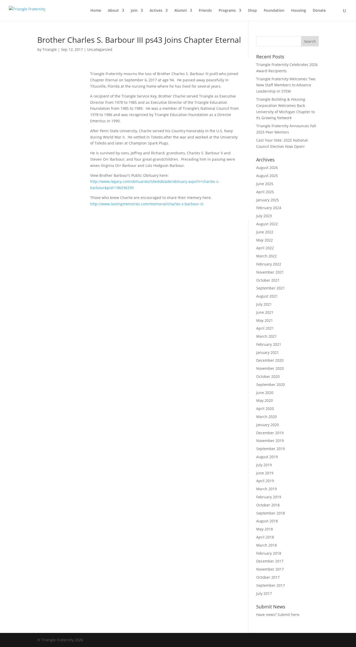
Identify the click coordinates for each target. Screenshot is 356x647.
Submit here (288, 614)
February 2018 (268, 553)
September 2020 (270, 384)
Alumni (180, 11)
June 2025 (264, 183)
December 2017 (270, 561)
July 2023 (264, 215)
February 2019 (268, 496)
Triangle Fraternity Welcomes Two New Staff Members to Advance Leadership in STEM (285, 85)
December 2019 (270, 432)
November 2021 (270, 272)
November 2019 (270, 440)
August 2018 (267, 520)
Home (95, 11)
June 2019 (264, 472)
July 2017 (264, 593)
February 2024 (268, 207)
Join (134, 11)
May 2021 (264, 320)
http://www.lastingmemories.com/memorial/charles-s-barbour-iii (147, 203)
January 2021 (267, 352)
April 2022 (265, 247)
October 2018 (268, 505)
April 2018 (265, 537)
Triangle (49, 49)
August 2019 (267, 456)
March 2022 (266, 255)
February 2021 (268, 344)
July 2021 (264, 304)
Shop (252, 11)
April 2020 (265, 408)
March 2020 (266, 416)
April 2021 (265, 328)
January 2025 (267, 199)
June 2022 (264, 231)
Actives (156, 11)
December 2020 (270, 360)
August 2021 (267, 296)
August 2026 (267, 167)
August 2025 (267, 175)
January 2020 (267, 424)
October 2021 (268, 280)
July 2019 (264, 464)
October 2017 (268, 577)
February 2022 (268, 264)
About (113, 11)
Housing (298, 11)
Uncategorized (99, 49)
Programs (227, 11)
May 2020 (264, 400)
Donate (319, 11)
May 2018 (264, 529)
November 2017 (270, 569)
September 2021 (270, 288)
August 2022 (267, 223)
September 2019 (270, 448)
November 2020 (270, 368)
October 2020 (268, 376)
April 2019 (265, 480)
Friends (205, 11)
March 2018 (266, 545)
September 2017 (270, 585)
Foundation (274, 11)
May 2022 (264, 240)
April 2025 (265, 191)
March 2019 (266, 488)
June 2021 (264, 312)
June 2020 (264, 392)
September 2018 (270, 513)
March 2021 (266, 336)
